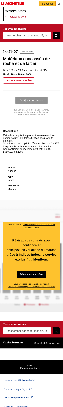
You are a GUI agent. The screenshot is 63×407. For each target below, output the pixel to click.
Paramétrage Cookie (30, 368)
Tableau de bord (17, 16)
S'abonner (47, 3)
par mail (56, 343)
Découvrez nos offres (31, 274)
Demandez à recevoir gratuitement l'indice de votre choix (31, 287)
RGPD (30, 365)
